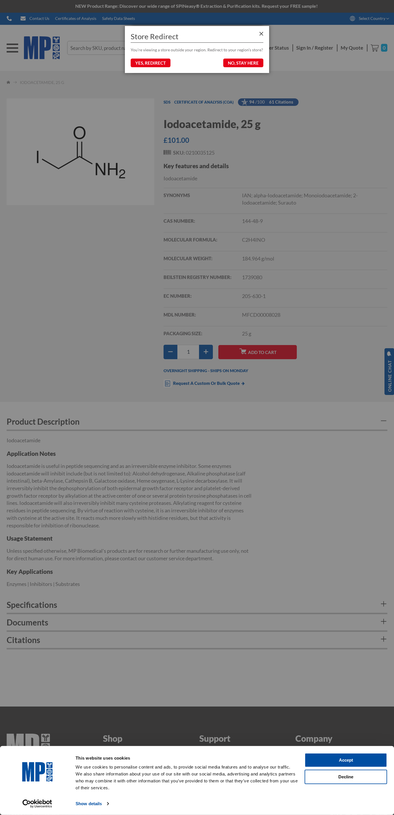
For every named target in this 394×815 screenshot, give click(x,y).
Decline (345, 776)
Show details (89, 803)
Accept (346, 760)
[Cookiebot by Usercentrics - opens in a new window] (37, 803)
